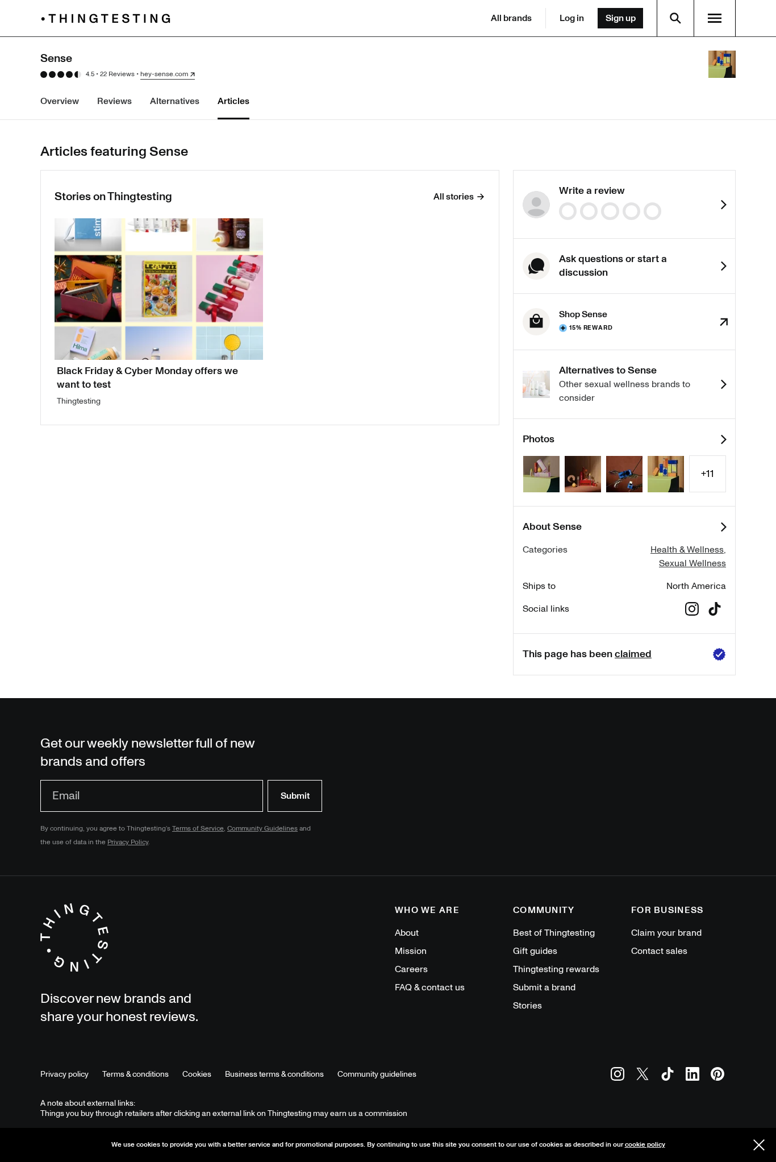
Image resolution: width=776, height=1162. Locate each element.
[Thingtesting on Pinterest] (717, 1076)
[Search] (675, 18)
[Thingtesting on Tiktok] (667, 1076)
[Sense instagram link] (692, 611)
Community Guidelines (262, 828)
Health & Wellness (687, 549)
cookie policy (645, 1144)
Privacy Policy (127, 842)
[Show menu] (714, 18)
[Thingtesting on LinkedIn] (692, 1076)
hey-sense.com (164, 74)
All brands (511, 18)
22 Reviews (117, 74)
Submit (295, 796)
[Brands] (108, 18)
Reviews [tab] (114, 101)
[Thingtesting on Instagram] (617, 1076)
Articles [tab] (233, 101)
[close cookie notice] (759, 1145)
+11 (707, 474)
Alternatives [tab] (174, 101)
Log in (572, 18)
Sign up (621, 18)
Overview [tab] (59, 101)
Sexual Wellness (692, 563)
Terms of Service (198, 828)
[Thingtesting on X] (642, 1076)
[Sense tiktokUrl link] (714, 611)
